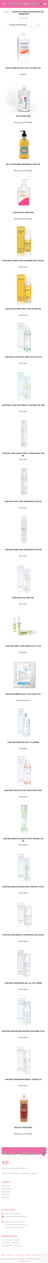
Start (7, 12)
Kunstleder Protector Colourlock (23, 68)
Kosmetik (6, 1186)
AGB (3, 1255)
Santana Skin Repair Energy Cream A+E (23, 1079)
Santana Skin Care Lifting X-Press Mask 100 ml (23, 454)
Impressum (10, 1255)
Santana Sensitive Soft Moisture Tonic (23, 790)
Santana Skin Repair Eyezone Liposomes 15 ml (23, 1031)
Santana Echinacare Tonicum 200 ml (23, 309)
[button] (3, 4)
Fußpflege (6, 1191)
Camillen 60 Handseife (23, 212)
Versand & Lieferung (39, 1255)
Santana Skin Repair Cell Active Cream (23, 983)
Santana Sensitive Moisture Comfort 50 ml (23, 887)
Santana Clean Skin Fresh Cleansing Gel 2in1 (23, 405)
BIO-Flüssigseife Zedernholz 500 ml (23, 164)
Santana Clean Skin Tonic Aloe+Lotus (23, 357)
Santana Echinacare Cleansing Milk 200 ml (23, 261)
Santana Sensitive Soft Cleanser (23, 742)
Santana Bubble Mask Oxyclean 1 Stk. (23, 694)
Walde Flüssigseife (23, 1127)
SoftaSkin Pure (23, 116)
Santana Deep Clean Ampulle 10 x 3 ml (23, 646)
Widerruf (28, 1255)
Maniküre (6, 1197)
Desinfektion (7, 1188)
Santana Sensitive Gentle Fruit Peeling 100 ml (23, 840)
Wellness (5, 1194)
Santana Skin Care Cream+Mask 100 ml (23, 501)
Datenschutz (19, 1255)
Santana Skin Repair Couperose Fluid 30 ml (23, 935)
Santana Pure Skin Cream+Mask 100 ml (23, 550)
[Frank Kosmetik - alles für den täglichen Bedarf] (25, 4)
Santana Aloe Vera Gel (23, 598)
